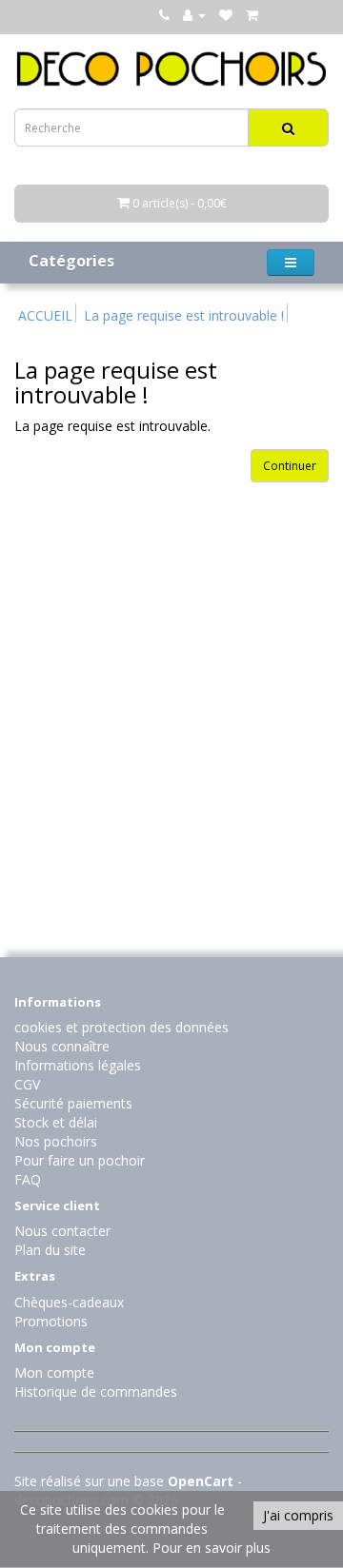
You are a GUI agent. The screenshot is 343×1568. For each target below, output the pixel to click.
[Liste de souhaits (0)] (225, 15)
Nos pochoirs (55, 1141)
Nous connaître (62, 1046)
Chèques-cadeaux (69, 1302)
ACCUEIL (45, 315)
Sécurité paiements (73, 1103)
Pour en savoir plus (211, 1548)
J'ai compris (298, 1515)
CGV (27, 1084)
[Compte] (194, 15)
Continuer (289, 466)
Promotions (51, 1321)
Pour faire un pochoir (79, 1160)
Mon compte (54, 1372)
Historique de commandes (95, 1391)
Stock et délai (55, 1122)
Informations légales (77, 1065)
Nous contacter (62, 1231)
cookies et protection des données (121, 1027)
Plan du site (50, 1250)
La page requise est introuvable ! (184, 315)
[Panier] (252, 15)
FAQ (27, 1179)
